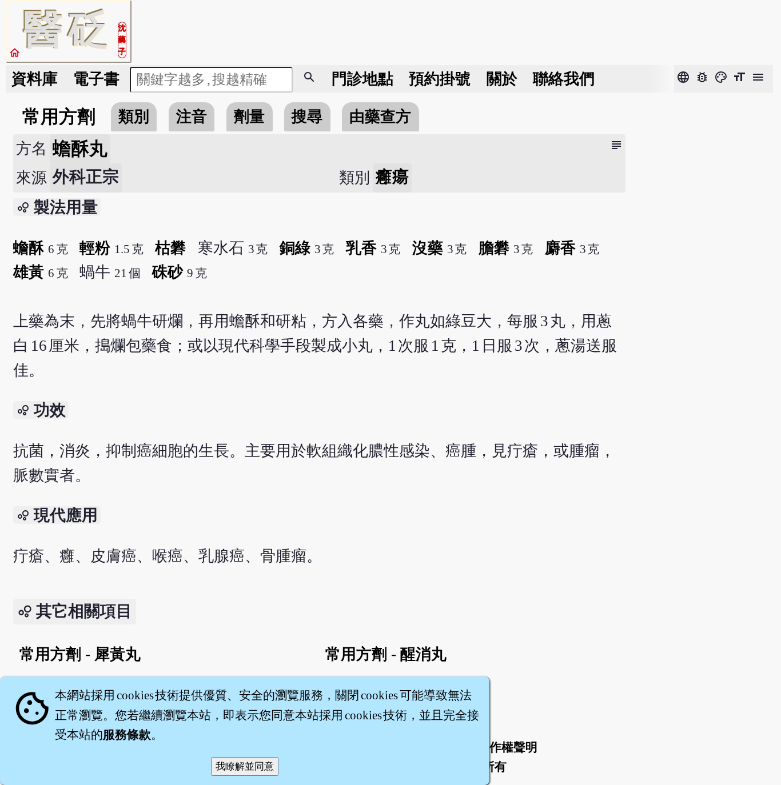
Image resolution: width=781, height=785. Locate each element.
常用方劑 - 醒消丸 (386, 654)
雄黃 (28, 272)
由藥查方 (380, 116)
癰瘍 (392, 176)
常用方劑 (58, 116)
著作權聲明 (507, 747)
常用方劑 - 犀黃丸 (80, 654)
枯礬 (170, 248)
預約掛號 (440, 78)
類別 (133, 116)
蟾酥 (28, 248)
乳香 (361, 248)
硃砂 (167, 272)
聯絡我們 (564, 78)
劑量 (249, 116)
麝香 (560, 248)
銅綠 (295, 248)
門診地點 (362, 78)
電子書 (96, 78)
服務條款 (127, 735)
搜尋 (307, 116)
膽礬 (494, 248)
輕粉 (94, 248)
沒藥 (427, 248)
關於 (502, 78)
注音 (191, 116)
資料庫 (34, 78)
